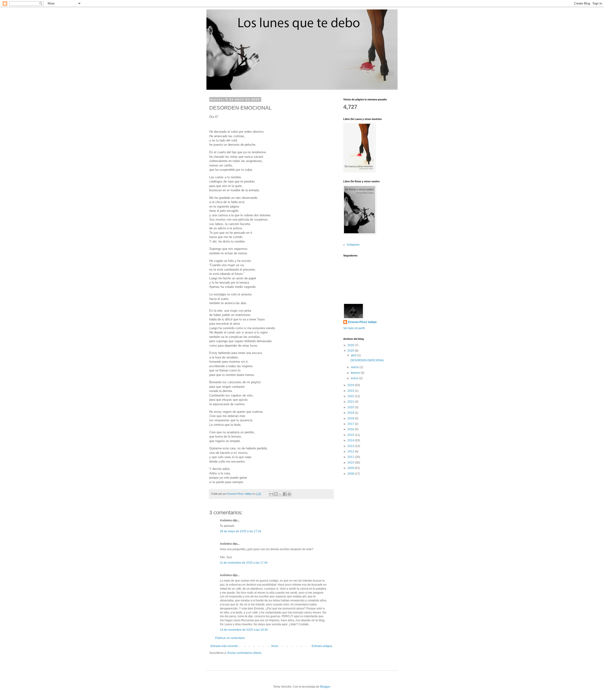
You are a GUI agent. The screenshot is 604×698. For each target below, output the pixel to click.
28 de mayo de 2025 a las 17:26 (240, 531)
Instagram (353, 244)
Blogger (325, 686)
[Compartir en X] (280, 494)
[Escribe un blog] (275, 494)
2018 (351, 418)
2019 (351, 412)
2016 (351, 429)
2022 (351, 396)
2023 (351, 390)
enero (355, 378)
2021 (351, 401)
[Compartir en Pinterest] (289, 494)
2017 (351, 424)
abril (354, 355)
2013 (351, 446)
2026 (351, 345)
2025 (351, 350)
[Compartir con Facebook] (284, 494)
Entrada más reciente (224, 646)
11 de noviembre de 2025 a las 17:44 (244, 562)
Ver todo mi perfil (354, 328)
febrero (356, 373)
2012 (351, 451)
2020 (351, 407)
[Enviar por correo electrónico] (271, 494)
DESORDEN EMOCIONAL (367, 360)
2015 (351, 435)
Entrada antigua (322, 646)
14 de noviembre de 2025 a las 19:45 (244, 629)
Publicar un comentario (230, 638)
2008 (351, 473)
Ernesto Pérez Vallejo (362, 322)
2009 (351, 468)
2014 (351, 440)
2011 (351, 457)
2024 (351, 385)
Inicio (274, 646)
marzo (355, 367)
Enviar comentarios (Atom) (244, 653)
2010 (351, 462)
